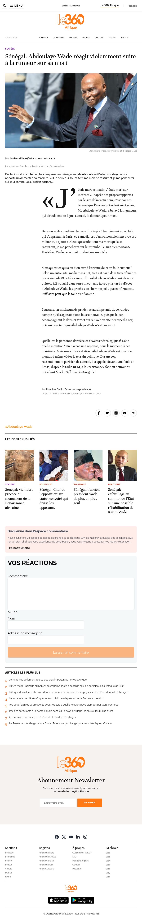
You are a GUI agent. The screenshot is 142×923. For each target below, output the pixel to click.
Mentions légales (80, 861)
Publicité (76, 869)
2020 (108, 861)
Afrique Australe (46, 869)
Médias (112, 38)
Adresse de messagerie (25, 633)
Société (73, 38)
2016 (108, 877)
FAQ (74, 857)
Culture (99, 38)
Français (132, 5)
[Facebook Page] (57, 837)
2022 (108, 853)
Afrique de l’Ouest (47, 857)
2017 (108, 873)
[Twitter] (64, 837)
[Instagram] (85, 837)
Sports (125, 38)
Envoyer (89, 802)
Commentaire (18, 576)
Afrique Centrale (46, 861)
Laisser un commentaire (71, 652)
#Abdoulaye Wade (19, 426)
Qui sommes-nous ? (82, 853)
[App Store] (58, 899)
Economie (59, 38)
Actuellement (11, 38)
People (86, 38)
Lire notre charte (19, 548)
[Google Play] (82, 899)
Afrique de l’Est (46, 865)
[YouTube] (71, 837)
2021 (108, 857)
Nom (11, 618)
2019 (108, 865)
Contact (76, 865)
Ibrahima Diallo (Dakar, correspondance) (32, 158)
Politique (43, 38)
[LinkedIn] (78, 837)
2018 (108, 869)
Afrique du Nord (46, 853)
